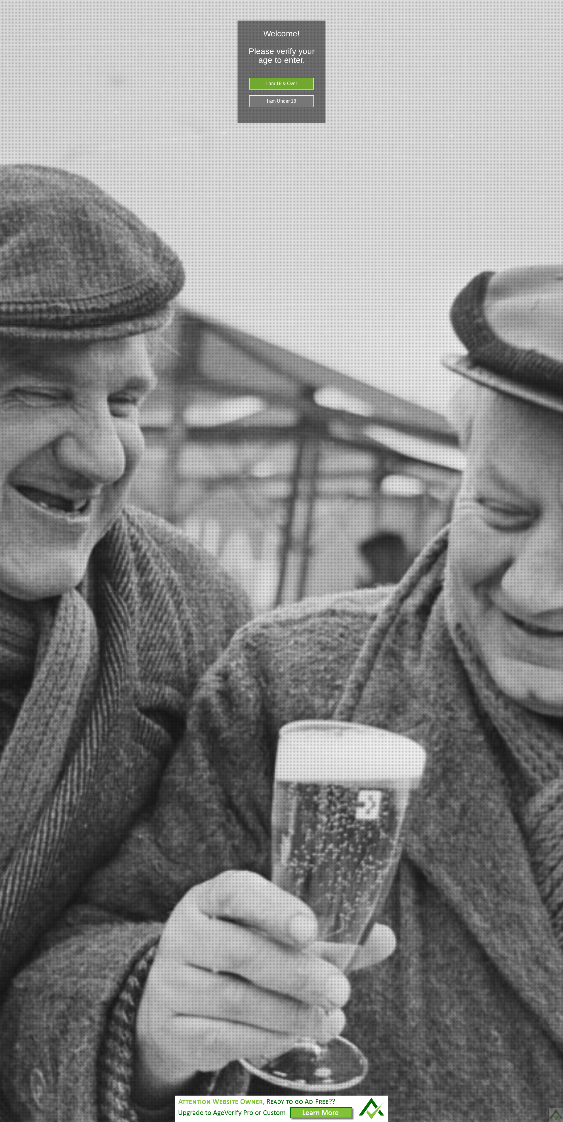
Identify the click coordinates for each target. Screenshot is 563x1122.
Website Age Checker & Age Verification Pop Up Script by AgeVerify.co (556, 1115)
